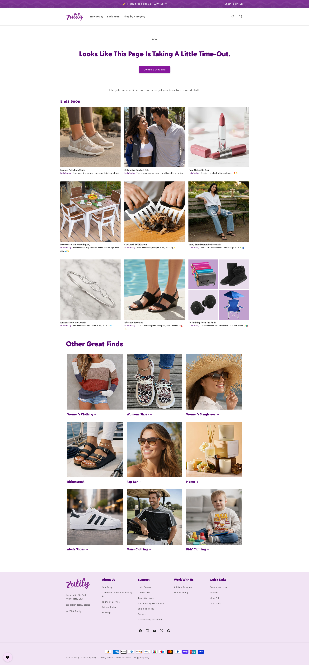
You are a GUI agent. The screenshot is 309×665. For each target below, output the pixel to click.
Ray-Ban (132, 481)
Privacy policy (106, 657)
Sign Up (238, 3)
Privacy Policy (109, 607)
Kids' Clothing (196, 549)
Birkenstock (75, 481)
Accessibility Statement (151, 619)
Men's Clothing (137, 549)
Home (190, 481)
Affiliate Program (183, 587)
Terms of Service (111, 601)
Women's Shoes (138, 414)
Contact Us (144, 592)
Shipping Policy (146, 608)
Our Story (107, 587)
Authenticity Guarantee (151, 603)
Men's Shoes (76, 549)
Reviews (214, 592)
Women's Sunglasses (200, 414)
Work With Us (183, 579)
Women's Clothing (80, 414)
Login (228, 3)
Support (144, 579)
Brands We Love (218, 587)
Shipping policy (141, 657)
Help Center (144, 587)
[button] (136, 16)
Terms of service (123, 657)
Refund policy (89, 657)
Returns (142, 614)
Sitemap (106, 612)
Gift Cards (215, 603)
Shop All (214, 598)
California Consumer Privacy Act (117, 594)
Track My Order (146, 598)
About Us (108, 579)
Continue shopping (155, 69)
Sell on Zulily (181, 592)
